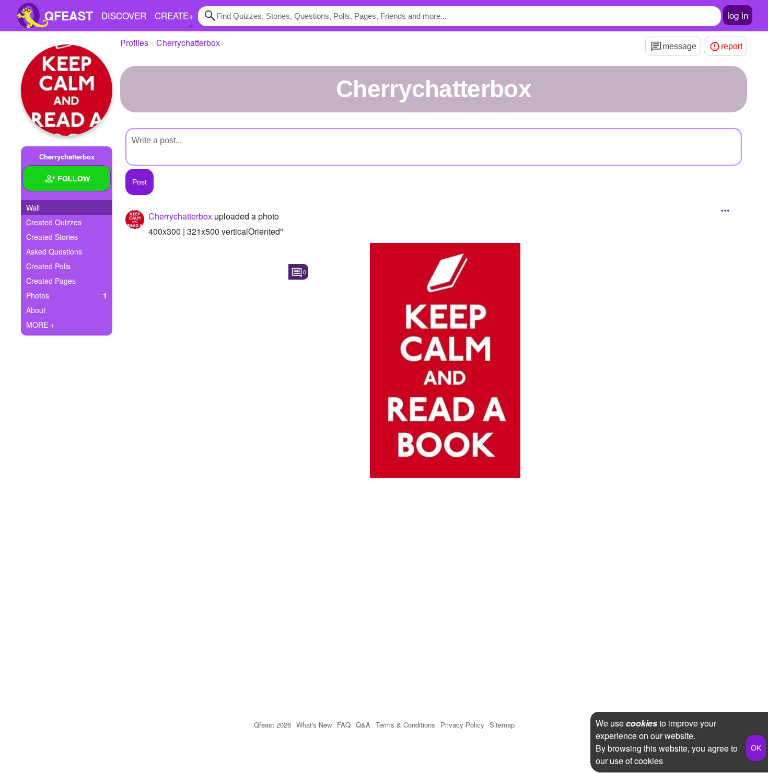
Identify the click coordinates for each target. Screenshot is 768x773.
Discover (123, 15)
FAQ (344, 725)
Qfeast (272, 725)
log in (737, 14)
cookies (641, 723)
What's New (314, 725)
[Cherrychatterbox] (66, 90)
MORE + (40, 324)
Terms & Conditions (405, 725)
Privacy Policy (462, 725)
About (35, 310)
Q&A (363, 725)
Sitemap (502, 725)
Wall (33, 207)
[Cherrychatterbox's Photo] (445, 360)
